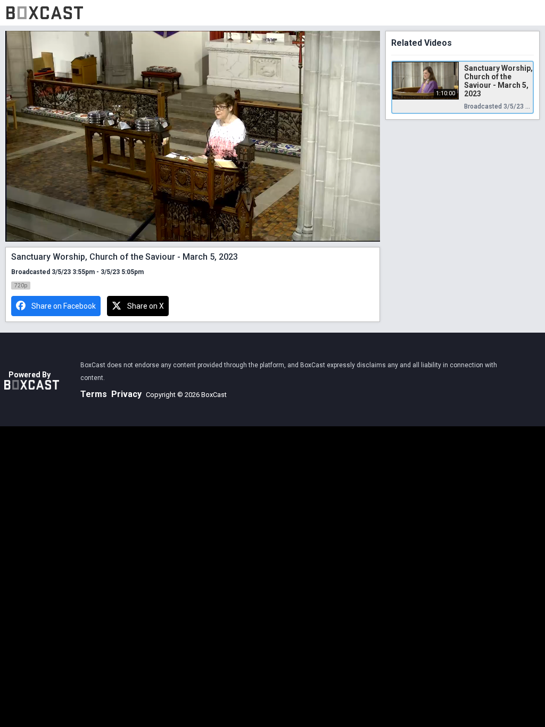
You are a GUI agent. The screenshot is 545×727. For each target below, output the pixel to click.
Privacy (126, 394)
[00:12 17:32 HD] (192, 136)
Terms (93, 394)
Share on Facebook (63, 306)
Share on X (145, 306)
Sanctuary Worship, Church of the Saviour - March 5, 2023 (498, 81)
